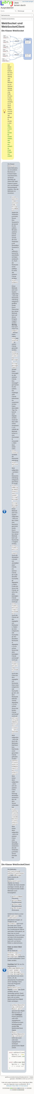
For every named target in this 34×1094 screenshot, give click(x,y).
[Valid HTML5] (27, 1088)
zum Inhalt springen (27, 1)
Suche (16, 11)
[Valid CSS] (13, 1089)
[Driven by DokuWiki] (20, 1089)
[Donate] (13, 1088)
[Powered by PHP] (20, 1088)
